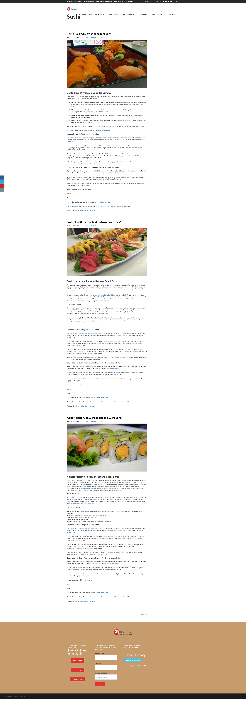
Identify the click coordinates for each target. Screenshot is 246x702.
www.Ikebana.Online (113, 173)
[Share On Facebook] (147, 211)
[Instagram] (176, 1)
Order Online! (77, 660)
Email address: (101, 673)
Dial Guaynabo (134, 660)
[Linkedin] (171, 1)
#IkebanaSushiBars (76, 206)
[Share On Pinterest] (153, 211)
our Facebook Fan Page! (87, 210)
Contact (172, 14)
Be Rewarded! (128, 14)
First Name (99, 653)
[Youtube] (166, 1)
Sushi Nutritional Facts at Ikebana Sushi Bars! (94, 222)
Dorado (103, 206)
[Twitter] (72, 650)
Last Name (99, 663)
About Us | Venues (96, 14)
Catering (143, 14)
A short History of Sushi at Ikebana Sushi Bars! (94, 417)
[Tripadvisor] (178, 1)
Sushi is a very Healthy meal (75, 497)
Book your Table (78, 679)
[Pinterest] (173, 1)
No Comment (91, 37)
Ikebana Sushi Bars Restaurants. (118, 146)
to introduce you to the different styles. (82, 503)
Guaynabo (118, 206)
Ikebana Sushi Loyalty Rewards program (81, 138)
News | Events (158, 14)
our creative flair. (117, 490)
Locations (155, 1)
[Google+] (84, 650)
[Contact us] (2, 190)
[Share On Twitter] (150, 211)
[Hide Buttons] (1, 193)
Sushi (82, 37)
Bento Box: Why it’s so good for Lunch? (90, 33)
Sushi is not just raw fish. (92, 295)
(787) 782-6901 (129, 1)
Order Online (147, 1)
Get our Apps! (78, 670)
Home (84, 14)
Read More (102, 37)
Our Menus (113, 14)
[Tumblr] (168, 1)
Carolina (109, 206)
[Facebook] (68, 650)
